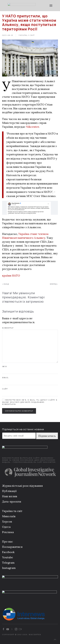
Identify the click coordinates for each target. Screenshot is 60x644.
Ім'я (4, 366)
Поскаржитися (12, 546)
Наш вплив (9, 496)
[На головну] (21, 5)
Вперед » (54, 284)
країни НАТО (11, 275)
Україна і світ (27, 35)
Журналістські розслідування (22, 485)
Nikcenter (32, 126)
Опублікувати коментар (19, 411)
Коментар (8, 328)
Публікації (9, 491)
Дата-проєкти (11, 501)
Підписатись (47, 436)
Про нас (7, 541)
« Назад (5, 284)
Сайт (5, 389)
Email (5, 378)
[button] (51, 5)
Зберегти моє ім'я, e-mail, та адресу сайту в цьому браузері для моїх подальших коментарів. (29, 402)
